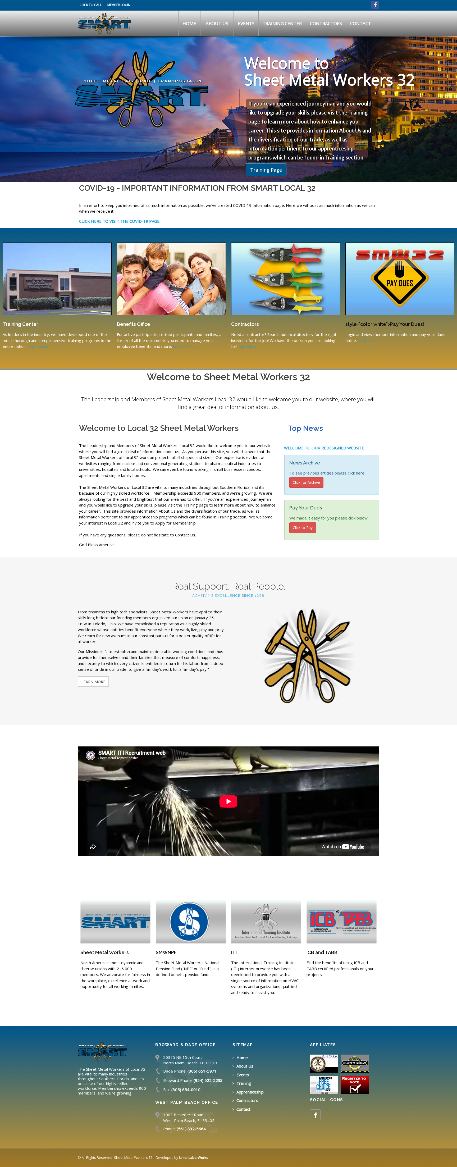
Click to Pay (303, 527)
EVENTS (246, 23)
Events (242, 1074)
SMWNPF (90, 952)
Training (243, 1083)
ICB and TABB (246, 952)
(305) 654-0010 (185, 1089)
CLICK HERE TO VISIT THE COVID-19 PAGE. (119, 221)
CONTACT (360, 23)
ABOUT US (217, 23)
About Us (244, 1066)
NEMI (312, 952)
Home (242, 1057)
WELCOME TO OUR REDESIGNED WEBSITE (324, 447)
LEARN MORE (93, 681)
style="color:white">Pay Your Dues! (384, 324)
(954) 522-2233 (208, 1080)
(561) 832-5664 (191, 1128)
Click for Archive (306, 482)
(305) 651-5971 (202, 1071)
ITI (158, 952)
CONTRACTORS (326, 23)
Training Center (20, 324)
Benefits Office (133, 324)
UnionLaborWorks (193, 1157)
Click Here (247, 346)
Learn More (38, 346)
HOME (189, 23)
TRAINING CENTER (282, 23)
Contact (243, 1109)
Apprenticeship (250, 1092)
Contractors (245, 324)
